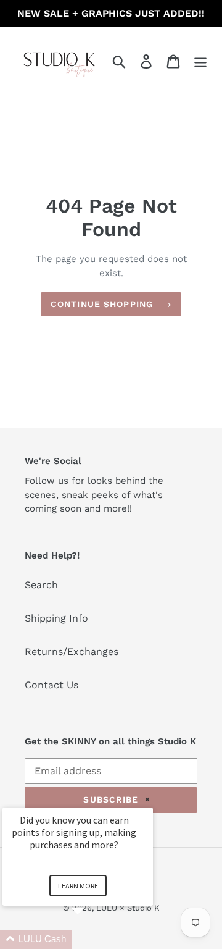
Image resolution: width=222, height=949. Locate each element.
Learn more (78, 885)
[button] (92, 939)
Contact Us (51, 685)
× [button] (147, 799)
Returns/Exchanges (71, 651)
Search (41, 585)
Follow (40, 480)
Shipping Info (56, 618)
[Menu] (200, 61)
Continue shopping (102, 304)
